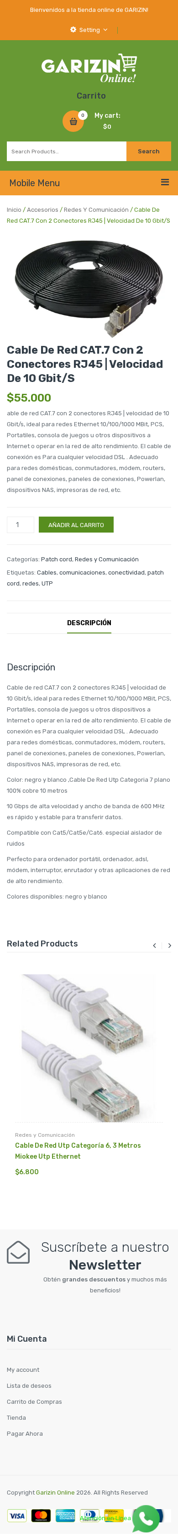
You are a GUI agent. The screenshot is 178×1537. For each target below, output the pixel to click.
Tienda (16, 1417)
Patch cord (56, 559)
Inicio (14, 209)
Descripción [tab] (89, 623)
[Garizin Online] (89, 67)
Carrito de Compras (34, 1401)
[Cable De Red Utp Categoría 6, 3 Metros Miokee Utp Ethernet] (89, 1048)
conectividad (126, 572)
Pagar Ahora (25, 1433)
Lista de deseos (29, 1385)
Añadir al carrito (76, 525)
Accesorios (42, 209)
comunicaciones (82, 572)
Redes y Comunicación (96, 209)
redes (30, 583)
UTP (47, 583)
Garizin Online (55, 1492)
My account (23, 1369)
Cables (47, 572)
